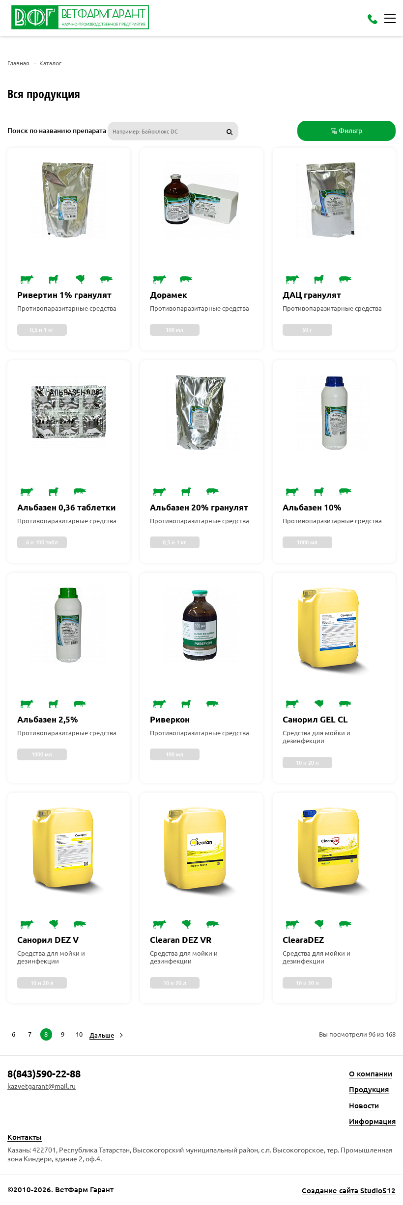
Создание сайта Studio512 (349, 1190)
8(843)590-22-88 (44, 1073)
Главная (18, 63)
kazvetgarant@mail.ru (41, 1086)
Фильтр (350, 130)
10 (79, 1034)
